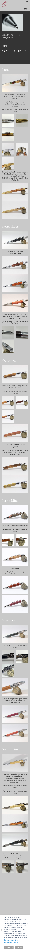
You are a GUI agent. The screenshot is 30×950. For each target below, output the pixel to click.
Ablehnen (19, 948)
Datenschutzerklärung (11, 940)
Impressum (8, 943)
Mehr (16, 943)
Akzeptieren (8, 948)
